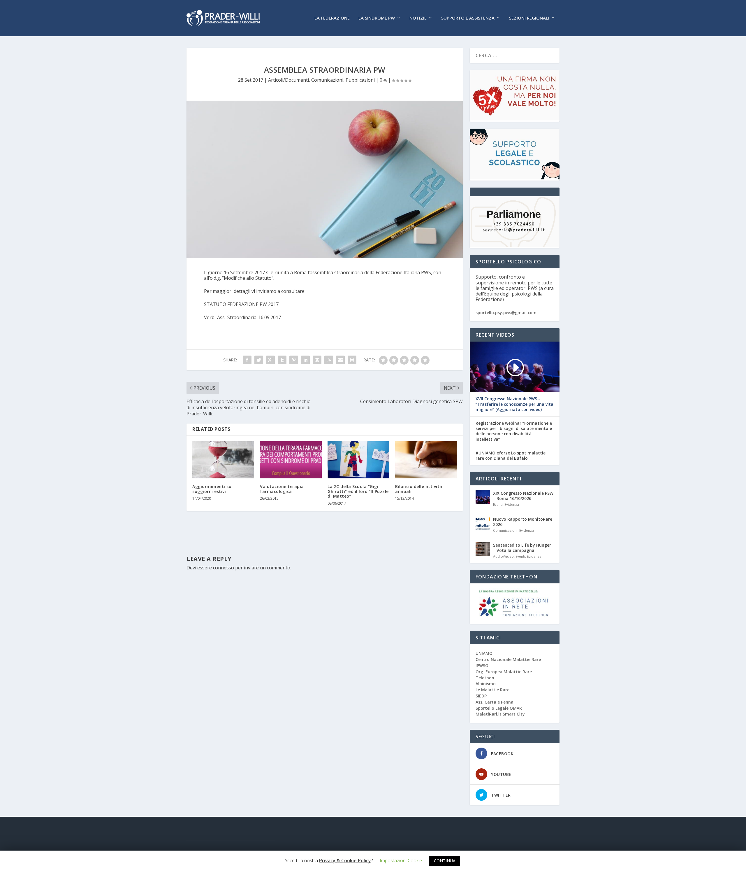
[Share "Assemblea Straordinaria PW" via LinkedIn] (305, 360)
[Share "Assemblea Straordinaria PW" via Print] (352, 360)
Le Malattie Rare (492, 689)
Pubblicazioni (360, 80)
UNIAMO (484, 653)
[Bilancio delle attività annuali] (426, 459)
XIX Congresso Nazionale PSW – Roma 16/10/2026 (523, 495)
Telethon (485, 678)
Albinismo (486, 683)
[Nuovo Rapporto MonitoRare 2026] (483, 523)
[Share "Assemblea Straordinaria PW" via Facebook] (247, 360)
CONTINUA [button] (444, 860)
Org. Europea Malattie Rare (504, 671)
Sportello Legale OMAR (499, 708)
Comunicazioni (327, 80)
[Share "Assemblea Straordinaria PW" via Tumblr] (282, 360)
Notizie (418, 18)
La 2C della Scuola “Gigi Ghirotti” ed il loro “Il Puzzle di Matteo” (358, 491)
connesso (223, 567)
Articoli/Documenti (288, 80)
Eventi (498, 504)
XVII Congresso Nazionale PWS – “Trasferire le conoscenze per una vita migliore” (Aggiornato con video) (514, 404)
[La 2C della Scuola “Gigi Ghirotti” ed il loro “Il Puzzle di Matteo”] (358, 459)
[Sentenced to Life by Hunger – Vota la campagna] (483, 549)
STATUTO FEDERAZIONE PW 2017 (241, 304)
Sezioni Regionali (529, 18)
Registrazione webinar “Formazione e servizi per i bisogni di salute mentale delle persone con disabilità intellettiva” (514, 431)
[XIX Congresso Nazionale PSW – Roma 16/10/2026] (483, 497)
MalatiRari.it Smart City (500, 714)
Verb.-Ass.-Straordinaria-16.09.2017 (242, 317)
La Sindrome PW (376, 18)
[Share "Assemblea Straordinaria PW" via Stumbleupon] (329, 360)
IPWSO (482, 665)
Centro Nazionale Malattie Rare (508, 659)
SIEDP (481, 696)
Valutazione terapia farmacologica (282, 489)
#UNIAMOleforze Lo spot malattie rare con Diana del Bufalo (511, 455)
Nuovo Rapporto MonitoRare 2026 (522, 521)
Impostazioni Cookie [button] (401, 860)
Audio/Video (503, 556)
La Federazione (332, 18)
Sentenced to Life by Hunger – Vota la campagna (522, 547)
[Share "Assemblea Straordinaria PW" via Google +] (270, 360)
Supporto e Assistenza (468, 18)
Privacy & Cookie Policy (345, 860)
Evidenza (511, 504)
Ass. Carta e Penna (494, 702)
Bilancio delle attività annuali (418, 489)
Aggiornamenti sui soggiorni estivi (212, 489)
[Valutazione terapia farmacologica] (291, 459)
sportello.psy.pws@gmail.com (506, 312)
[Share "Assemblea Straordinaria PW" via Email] (340, 360)
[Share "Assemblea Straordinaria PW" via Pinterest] (294, 360)
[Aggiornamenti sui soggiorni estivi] (223, 459)
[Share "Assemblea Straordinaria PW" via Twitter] (259, 360)
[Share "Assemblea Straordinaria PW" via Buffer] (317, 360)
